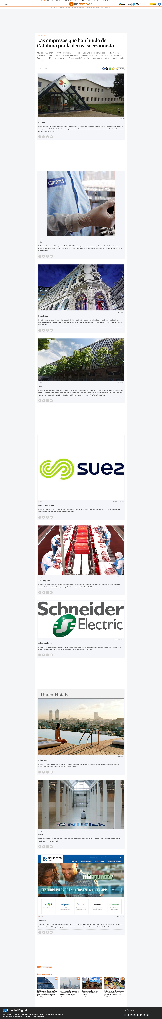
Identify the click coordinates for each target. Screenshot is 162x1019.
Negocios (81, 8)
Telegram (144, 1015)
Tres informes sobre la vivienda (75, 0)
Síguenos (121, 68)
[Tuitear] (106, 68)
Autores (61, 1014)
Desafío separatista (47, 967)
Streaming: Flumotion (31, 1016)
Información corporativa (11, 1014)
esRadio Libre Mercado (72, 8)
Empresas (54, 8)
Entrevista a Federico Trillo (52, 0)
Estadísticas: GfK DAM (20, 1016)
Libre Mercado (41, 35)
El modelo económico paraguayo (114, 0)
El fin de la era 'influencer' (87, 0)
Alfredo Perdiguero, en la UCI (100, 0)
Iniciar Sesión (159, 4)
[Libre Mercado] (81, 4)
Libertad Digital (63, 1010)
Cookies (40, 1014)
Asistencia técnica (51, 1014)
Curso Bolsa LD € (90, 8)
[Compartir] (103, 68)
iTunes (147, 1015)
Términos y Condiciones (29, 1014)
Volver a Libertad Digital (125, 4)
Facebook (125, 1015)
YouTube (134, 1015)
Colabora (153, 4)
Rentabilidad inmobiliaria (103, 8)
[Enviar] (110, 68)
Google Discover (138, 1015)
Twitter (128, 1015)
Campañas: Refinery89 (8, 1016)
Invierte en (61, 8)
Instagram (131, 1015)
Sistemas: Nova (40, 1016)
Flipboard (141, 1015)
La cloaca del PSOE (63, 0)
